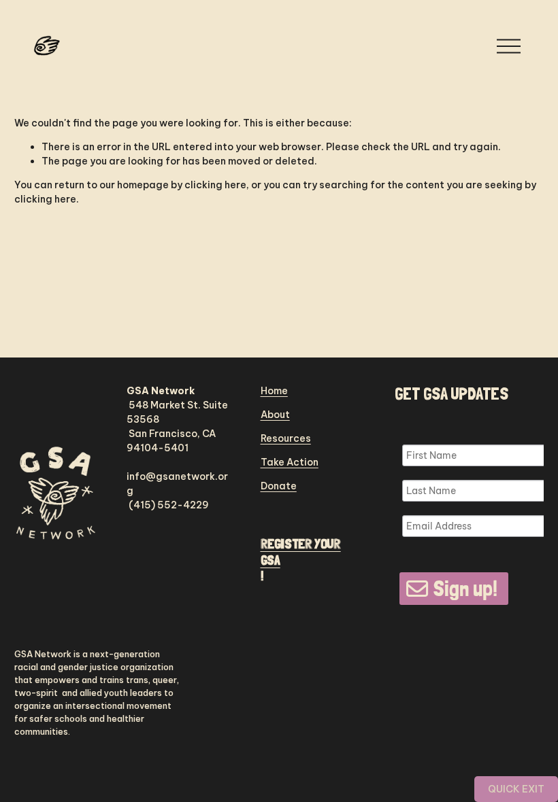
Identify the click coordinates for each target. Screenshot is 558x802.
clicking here (215, 185)
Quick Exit (516, 789)
